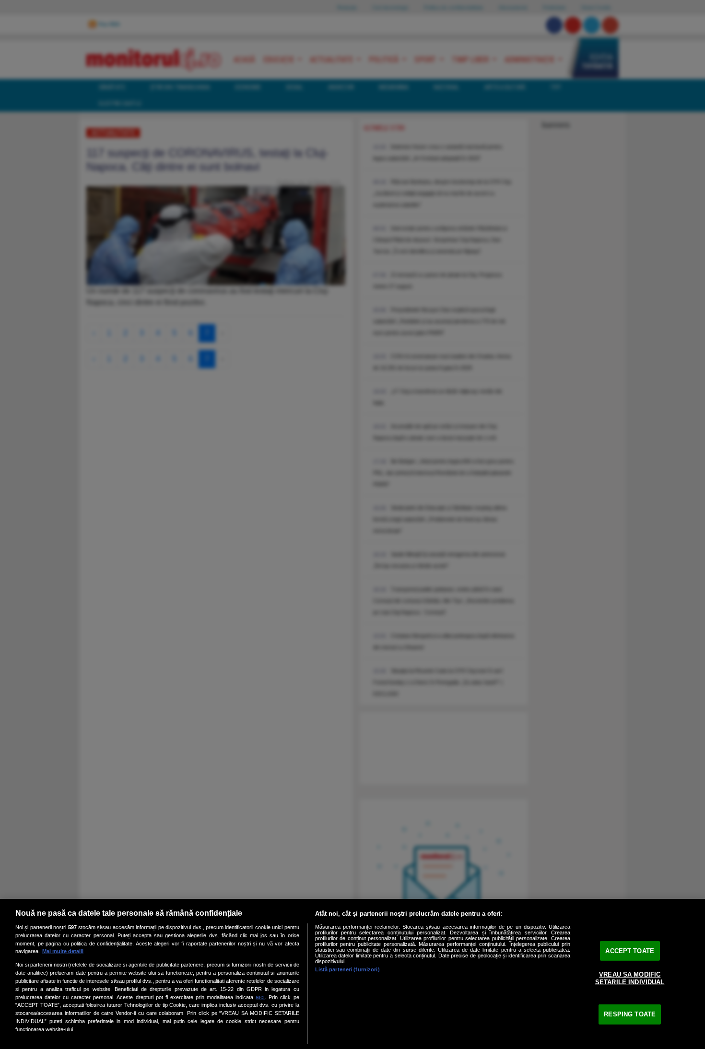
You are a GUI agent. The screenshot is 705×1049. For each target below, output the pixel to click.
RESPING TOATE (630, 1014)
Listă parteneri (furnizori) (347, 969)
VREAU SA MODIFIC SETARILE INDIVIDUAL (629, 978)
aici (260, 997)
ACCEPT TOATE (629, 950)
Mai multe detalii (62, 951)
